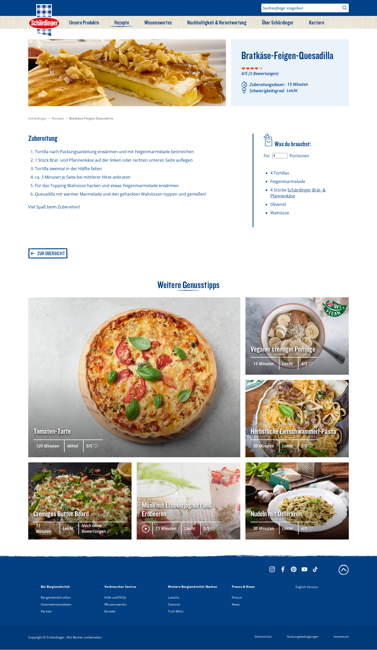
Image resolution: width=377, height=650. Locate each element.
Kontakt (109, 611)
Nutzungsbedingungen (302, 636)
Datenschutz (263, 636)
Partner (46, 611)
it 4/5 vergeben (256, 68)
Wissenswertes (158, 22)
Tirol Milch (175, 611)
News (236, 604)
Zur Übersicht (51, 253)
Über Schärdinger (278, 22)
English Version (306, 587)
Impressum (341, 636)
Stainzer (174, 604)
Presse (237, 597)
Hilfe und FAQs (115, 597)
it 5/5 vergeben (261, 68)
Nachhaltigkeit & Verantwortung (216, 22)
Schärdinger (37, 118)
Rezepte (121, 22)
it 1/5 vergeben (243, 68)
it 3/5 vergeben (252, 68)
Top (344, 570)
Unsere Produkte (84, 22)
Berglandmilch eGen (56, 597)
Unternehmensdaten (56, 604)
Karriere (316, 22)
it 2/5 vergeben (248, 68)
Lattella (173, 597)
